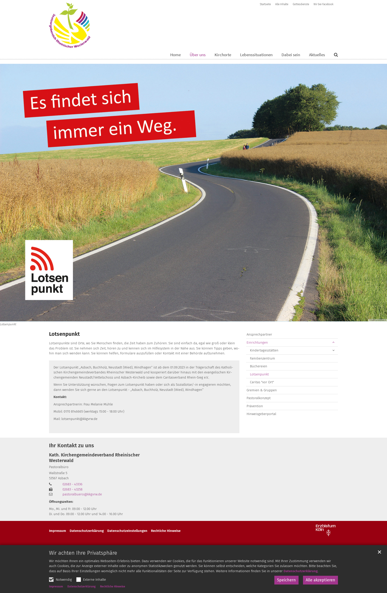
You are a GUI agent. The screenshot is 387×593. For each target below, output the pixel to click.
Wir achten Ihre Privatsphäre (83, 553)
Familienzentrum (262, 358)
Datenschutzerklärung (301, 571)
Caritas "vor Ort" (262, 382)
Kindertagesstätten (264, 350)
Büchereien (258, 366)
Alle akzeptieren (320, 580)
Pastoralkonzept (259, 398)
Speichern (286, 580)
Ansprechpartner (259, 334)
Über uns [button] (198, 54)
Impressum (56, 586)
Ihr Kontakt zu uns (71, 445)
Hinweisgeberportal (261, 414)
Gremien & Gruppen (262, 390)
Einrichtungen (257, 342)
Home (175, 54)
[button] (333, 55)
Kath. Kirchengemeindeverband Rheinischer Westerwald (94, 457)
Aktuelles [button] (317, 54)
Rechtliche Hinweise (112, 586)
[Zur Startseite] (69, 25)
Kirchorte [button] (223, 54)
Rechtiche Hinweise (166, 531)
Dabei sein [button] (291, 54)
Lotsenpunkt (64, 334)
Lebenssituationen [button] (256, 54)
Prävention (255, 406)
